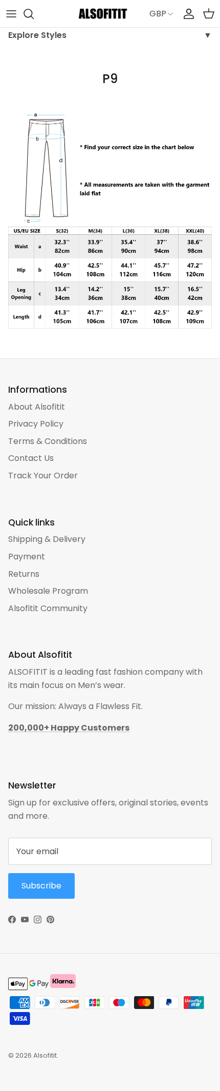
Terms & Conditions (47, 441)
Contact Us (31, 458)
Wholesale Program (48, 591)
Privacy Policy (35, 424)
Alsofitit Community (47, 608)
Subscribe (41, 886)
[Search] (34, 14)
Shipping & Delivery (46, 539)
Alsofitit (45, 1055)
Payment (26, 556)
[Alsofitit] (102, 13)
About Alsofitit (36, 407)
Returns (23, 574)
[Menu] (11, 14)
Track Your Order (43, 475)
